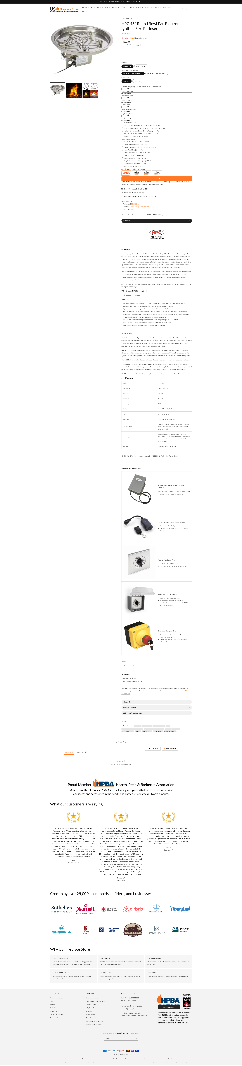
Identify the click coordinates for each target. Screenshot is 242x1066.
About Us (89, 1011)
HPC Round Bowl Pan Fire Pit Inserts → (154, 729)
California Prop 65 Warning (94, 1021)
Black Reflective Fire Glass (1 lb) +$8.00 (138, 153)
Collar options (126, 118)
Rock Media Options (128, 123)
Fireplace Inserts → (147, 726)
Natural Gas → (175, 729)
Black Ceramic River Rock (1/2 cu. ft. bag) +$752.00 (142, 125)
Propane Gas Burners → (170, 731)
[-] (126, 173)
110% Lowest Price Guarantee (95, 1001)
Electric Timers (126, 100)
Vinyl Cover (125, 105)
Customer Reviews (92, 998)
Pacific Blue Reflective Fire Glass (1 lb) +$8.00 (140, 147)
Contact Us (53, 1011)
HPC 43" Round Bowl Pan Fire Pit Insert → (132, 729)
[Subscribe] (136, 1038)
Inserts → (168, 729)
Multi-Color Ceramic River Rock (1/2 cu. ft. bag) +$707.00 (144, 128)
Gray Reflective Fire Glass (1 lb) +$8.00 (137, 161)
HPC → (168, 726)
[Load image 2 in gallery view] (73, 90)
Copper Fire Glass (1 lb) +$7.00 (135, 163)
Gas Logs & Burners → (159, 726)
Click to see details (128, 666)
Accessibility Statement (93, 1024)
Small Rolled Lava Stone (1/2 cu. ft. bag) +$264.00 (141, 133)
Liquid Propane (141, 66)
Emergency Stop (127, 95)
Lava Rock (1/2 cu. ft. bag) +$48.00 (136, 136)
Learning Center (91, 1004)
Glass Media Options (128, 139)
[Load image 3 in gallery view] (90, 90)
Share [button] (125, 721)
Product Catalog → (158, 731)
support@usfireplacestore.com (138, 207)
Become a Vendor (55, 1018)
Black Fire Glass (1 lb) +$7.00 (134, 150)
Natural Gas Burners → (127, 731)
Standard (126, 81)
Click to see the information (131, 295)
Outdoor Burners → (147, 731)
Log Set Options (127, 114)
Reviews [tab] (68, 752)
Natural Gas (127, 66)
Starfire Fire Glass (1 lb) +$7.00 (135, 158)
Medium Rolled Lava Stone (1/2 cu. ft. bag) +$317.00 (142, 131)
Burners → (137, 726)
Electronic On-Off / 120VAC (133, 73)
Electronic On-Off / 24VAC (156, 73)
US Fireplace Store (123, 1054)
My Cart (52, 1004)
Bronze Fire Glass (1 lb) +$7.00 (134, 166)
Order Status (54, 1008)
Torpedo (137, 81)
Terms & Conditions (92, 1018)
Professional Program (57, 998)
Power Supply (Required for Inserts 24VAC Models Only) (141, 86)
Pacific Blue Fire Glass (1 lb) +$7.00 (136, 144)
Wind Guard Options (128, 109)
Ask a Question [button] (154, 748)
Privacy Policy (90, 1014)
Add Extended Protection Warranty (133, 169)
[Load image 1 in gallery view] (57, 90)
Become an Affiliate (56, 1014)
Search (52, 1001)
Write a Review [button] (171, 748)
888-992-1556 (136, 204)
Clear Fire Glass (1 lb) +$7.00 (134, 155)
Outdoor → (137, 731)
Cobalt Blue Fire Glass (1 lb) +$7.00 (136, 142)
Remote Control (127, 91)
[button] (85, 7)
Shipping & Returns (92, 1008)
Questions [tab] (80, 752)
